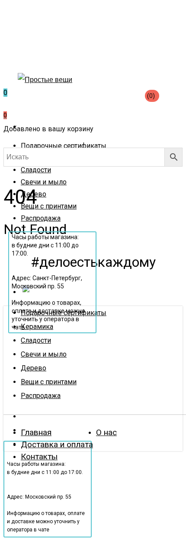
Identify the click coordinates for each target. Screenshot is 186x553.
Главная (36, 432)
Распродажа (41, 396)
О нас (106, 432)
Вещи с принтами (49, 382)
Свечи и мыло (44, 354)
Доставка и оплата (57, 444)
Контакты (39, 456)
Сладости (36, 340)
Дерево (33, 368)
